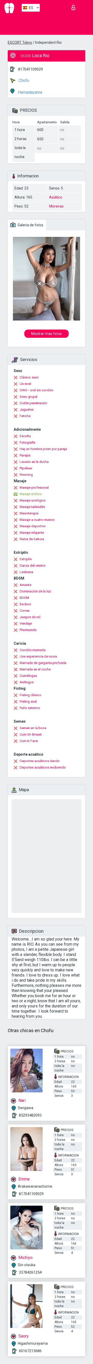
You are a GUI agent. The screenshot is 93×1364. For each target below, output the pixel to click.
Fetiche (25, 416)
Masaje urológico (33, 500)
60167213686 (30, 1351)
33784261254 (30, 1272)
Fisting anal (28, 701)
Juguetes (27, 409)
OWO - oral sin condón (36, 390)
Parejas (25, 455)
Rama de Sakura (32, 539)
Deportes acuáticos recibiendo (43, 767)
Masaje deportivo (33, 526)
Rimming (26, 475)
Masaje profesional (34, 487)
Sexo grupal (28, 397)
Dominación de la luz (35, 591)
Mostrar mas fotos (46, 334)
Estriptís (26, 559)
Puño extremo (30, 708)
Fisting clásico (30, 695)
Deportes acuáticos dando (40, 761)
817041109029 (30, 69)
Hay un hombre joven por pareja (43, 449)
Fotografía (27, 442)
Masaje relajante (32, 532)
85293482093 (30, 1115)
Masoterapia (29, 513)
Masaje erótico (31, 494)
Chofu (23, 80)
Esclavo (25, 604)
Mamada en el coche (35, 669)
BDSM (24, 598)
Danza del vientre (32, 565)
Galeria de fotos (30, 225)
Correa (24, 610)
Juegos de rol (30, 617)
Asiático (55, 197)
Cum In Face (29, 741)
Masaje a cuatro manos (37, 520)
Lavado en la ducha (34, 462)
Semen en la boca (33, 728)
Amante (25, 585)
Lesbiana (26, 572)
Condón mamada (32, 650)
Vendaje (26, 623)
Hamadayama (29, 92)
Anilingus (27, 682)
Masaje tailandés (32, 507)
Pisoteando (28, 630)
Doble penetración (33, 403)
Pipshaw (26, 468)
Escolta (25, 436)
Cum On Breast (31, 734)
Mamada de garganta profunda (43, 663)
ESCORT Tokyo (20, 42)
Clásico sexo (29, 377)
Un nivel (25, 384)
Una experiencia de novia (38, 656)
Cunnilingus (28, 676)
